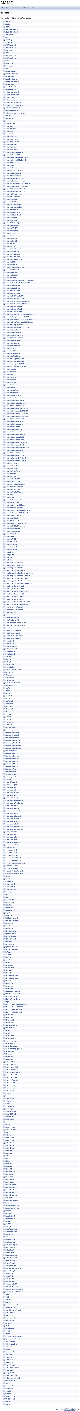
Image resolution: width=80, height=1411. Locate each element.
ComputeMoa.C (10, 379)
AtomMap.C (9, 40)
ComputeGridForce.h (12, 293)
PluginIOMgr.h (10, 1171)
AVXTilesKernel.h (11, 58)
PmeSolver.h (9, 1192)
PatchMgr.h (9, 1153)
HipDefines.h (9, 881)
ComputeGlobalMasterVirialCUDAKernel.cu (20, 280)
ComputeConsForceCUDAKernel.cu (17, 183)
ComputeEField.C (11, 233)
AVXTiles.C (9, 50)
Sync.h (7, 1333)
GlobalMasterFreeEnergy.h (14, 803)
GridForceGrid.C (11, 850)
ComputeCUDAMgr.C (12, 199)
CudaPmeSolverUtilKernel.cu (15, 623)
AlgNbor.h (8, 27)
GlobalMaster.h (10, 790)
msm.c (7, 1030)
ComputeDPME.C (11, 217)
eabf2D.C (8, 696)
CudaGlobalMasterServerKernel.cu (17, 602)
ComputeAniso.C (11, 144)
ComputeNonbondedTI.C (14, 450)
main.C (7, 960)
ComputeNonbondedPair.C (14, 429)
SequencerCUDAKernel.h (14, 1292)
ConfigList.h (9, 555)
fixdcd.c (8, 719)
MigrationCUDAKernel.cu (14, 1009)
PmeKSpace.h (10, 1182)
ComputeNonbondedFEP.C (14, 419)
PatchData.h (9, 1140)
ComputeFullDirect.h (12, 257)
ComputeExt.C (10, 244)
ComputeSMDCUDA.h (12, 521)
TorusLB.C (9, 1360)
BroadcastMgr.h (11, 79)
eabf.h (7, 688)
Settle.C (8, 1299)
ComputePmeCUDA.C (12, 479)
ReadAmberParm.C (12, 1229)
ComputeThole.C (11, 544)
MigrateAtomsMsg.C (12, 996)
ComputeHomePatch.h (13, 332)
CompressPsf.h (10, 129)
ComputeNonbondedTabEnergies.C (17, 447)
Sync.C (7, 1331)
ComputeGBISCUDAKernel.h (15, 267)
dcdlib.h (8, 659)
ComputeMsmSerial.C (13, 395)
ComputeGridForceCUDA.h (14, 298)
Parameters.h (10, 1119)
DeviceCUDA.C (10, 664)
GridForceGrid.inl (11, 855)
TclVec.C (8, 1347)
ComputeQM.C (10, 494)
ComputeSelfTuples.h (13, 515)
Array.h (7, 37)
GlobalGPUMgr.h (11, 785)
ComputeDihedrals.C (12, 210)
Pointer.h (8, 1198)
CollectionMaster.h (12, 95)
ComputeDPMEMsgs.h (13, 225)
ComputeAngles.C (11, 136)
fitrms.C (8, 714)
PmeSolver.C (9, 1190)
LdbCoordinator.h (11, 920)
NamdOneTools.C (11, 1080)
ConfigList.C (9, 552)
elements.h (9, 709)
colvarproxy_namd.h (12, 110)
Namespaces (16, 8)
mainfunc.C (9, 965)
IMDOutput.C (9, 900)
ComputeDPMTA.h (11, 230)
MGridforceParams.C (12, 991)
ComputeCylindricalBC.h (13, 207)
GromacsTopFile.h (11, 868)
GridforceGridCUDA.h (13, 860)
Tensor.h (8, 1349)
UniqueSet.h (9, 1370)
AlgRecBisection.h (11, 32)
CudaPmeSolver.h (11, 615)
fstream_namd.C (11, 774)
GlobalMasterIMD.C (12, 805)
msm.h (7, 1033)
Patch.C (8, 1132)
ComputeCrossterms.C (13, 194)
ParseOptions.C (10, 1127)
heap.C (7, 876)
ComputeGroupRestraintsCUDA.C (17, 325)
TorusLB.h (9, 1362)
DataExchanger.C (11, 646)
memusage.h (9, 988)
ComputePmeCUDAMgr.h (14, 492)
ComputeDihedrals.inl (13, 215)
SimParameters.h (11, 1307)
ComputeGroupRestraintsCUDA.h (17, 327)
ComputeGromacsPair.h (13, 309)
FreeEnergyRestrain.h (13, 761)
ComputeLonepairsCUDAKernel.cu (17, 364)
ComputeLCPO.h (11, 351)
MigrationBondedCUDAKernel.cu (16, 1004)
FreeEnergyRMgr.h (11, 766)
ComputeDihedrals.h (12, 212)
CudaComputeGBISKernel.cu (15, 562)
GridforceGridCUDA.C (13, 858)
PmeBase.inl (9, 1177)
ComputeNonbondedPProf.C (15, 434)
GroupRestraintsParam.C (14, 871)
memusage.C (9, 986)
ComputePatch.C (11, 463)
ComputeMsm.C (11, 385)
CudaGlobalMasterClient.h (14, 589)
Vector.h (8, 1383)
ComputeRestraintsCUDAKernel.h (17, 513)
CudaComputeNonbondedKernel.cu (17, 575)
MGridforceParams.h (12, 994)
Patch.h (8, 1135)
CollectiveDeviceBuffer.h (14, 105)
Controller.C (9, 557)
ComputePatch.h (11, 466)
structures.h (9, 1328)
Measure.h (9, 983)
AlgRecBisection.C (11, 29)
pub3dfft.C (9, 1221)
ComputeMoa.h (10, 382)
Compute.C (9, 131)
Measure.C (9, 981)
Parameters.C (10, 1117)
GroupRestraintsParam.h (14, 873)
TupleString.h (10, 1365)
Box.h (7, 68)
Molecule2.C (9, 1020)
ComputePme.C (10, 474)
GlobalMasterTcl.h (11, 834)
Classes (26, 8)
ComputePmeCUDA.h (12, 481)
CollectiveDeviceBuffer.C (14, 102)
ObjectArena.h (10, 1098)
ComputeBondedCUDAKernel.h (16, 160)
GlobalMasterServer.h (13, 819)
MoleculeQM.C (10, 1022)
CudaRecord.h (10, 628)
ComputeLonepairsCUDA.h (14, 361)
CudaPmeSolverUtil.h (12, 620)
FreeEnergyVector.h (12, 772)
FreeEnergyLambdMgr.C (13, 745)
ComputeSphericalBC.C (13, 528)
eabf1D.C (8, 690)
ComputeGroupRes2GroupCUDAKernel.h (19, 322)
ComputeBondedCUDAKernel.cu (16, 157)
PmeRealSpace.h (11, 1187)
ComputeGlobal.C (11, 275)
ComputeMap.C (10, 369)
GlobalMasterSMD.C (12, 821)
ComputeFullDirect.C (12, 254)
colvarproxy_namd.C (12, 108)
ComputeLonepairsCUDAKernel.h (17, 366)
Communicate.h (10, 123)
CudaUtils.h (9, 643)
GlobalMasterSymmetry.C (14, 826)
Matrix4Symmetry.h (12, 978)
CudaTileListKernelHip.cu (14, 638)
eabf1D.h (8, 693)
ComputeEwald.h (11, 241)
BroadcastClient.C (11, 71)
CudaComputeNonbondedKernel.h (17, 578)
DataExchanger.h (11, 649)
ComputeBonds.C (11, 163)
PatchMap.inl (9, 1148)
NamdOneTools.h (11, 1083)
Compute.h (9, 134)
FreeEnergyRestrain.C (13, 758)
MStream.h (9, 1059)
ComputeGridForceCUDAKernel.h (17, 304)
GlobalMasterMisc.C (12, 811)
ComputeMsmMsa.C (12, 390)
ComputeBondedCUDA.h (13, 155)
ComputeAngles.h (11, 139)
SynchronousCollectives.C (14, 1336)
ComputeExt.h (10, 246)
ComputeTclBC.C (11, 539)
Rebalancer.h (9, 1237)
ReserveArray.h (10, 1260)
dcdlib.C (8, 657)
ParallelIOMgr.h (10, 1114)
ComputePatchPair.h (12, 471)
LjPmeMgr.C (9, 941)
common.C (9, 115)
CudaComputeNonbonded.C (15, 568)
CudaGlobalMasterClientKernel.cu (17, 591)
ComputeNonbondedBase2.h (15, 406)
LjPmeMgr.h (9, 944)
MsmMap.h (9, 1054)
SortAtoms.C (10, 1313)
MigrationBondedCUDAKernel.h (16, 1007)
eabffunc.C (9, 701)
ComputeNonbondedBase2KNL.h (16, 408)
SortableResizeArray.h (13, 1310)
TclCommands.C (11, 1341)
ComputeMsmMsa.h (12, 393)
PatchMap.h (9, 1145)
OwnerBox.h (9, 1106)
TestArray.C (9, 1352)
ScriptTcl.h (9, 1276)
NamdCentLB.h (10, 1064)
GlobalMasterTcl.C (12, 832)
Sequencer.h (9, 1281)
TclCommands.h (11, 1344)
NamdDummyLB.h (11, 1069)
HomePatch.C (10, 884)
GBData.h (8, 779)
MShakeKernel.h (11, 1028)
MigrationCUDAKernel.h (13, 1012)
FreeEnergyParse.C (12, 753)
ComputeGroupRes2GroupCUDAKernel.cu (19, 319)
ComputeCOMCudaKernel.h (14, 170)
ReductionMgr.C (11, 1245)
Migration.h (9, 1002)
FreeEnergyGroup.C (12, 735)
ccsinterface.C (10, 87)
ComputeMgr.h (10, 377)
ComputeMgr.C (10, 374)
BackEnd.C (9, 61)
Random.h (8, 1226)
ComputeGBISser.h (12, 272)
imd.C (7, 894)
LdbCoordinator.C (11, 918)
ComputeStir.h (10, 536)
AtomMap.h (9, 42)
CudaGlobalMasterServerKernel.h (17, 604)
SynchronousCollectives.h (14, 1339)
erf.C (7, 711)
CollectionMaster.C (12, 92)
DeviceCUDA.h (10, 667)
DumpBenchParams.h (12, 683)
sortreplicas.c (10, 1320)
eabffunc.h (9, 704)
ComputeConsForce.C (13, 173)
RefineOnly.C (9, 1250)
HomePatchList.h (11, 889)
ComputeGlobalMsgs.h (13, 288)
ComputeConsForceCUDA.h (15, 181)
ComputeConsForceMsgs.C (15, 189)
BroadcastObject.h (12, 81)
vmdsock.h (9, 1388)
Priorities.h (9, 1203)
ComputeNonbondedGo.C (14, 421)
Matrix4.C (8, 970)
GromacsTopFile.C (11, 866)
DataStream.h (10, 654)
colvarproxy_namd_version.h (15, 113)
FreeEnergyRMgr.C (11, 764)
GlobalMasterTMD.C (12, 842)
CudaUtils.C (9, 641)
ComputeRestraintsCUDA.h (14, 508)
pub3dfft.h (9, 1224)
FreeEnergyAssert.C (12, 727)
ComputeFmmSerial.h (12, 251)
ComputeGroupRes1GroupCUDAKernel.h (19, 317)
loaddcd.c (8, 957)
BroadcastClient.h (11, 74)
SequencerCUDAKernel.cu (14, 1289)
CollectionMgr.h (11, 100)
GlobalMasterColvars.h (13, 792)
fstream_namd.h (11, 777)
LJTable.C (8, 952)
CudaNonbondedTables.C (14, 607)
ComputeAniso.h (11, 147)
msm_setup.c (10, 1043)
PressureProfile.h (11, 1200)
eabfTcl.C (8, 706)
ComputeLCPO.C (11, 348)
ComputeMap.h (10, 372)
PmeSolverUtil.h (11, 1195)
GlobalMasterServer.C (13, 816)
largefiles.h (9, 913)
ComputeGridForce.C (12, 291)
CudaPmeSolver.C (11, 612)
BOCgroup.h (9, 66)
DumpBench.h (10, 680)
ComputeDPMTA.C (11, 228)
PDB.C (7, 1158)
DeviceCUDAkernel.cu (13, 670)
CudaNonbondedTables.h (14, 609)
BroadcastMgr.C (11, 76)
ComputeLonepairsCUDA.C (14, 359)
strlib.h (7, 1326)
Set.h (7, 1297)
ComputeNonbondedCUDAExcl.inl (17, 416)
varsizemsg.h (10, 1381)
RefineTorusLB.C (11, 1255)
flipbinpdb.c (9, 722)
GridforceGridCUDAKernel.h (15, 863)
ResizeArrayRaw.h (11, 1271)
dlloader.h (8, 675)
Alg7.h (7, 21)
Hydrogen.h (9, 892)
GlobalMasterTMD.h (12, 845)
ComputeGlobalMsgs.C (13, 285)
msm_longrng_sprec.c (13, 1041)
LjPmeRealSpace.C (11, 947)
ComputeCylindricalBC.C (14, 204)
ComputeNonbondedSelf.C (14, 437)
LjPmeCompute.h (11, 934)
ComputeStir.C (10, 534)
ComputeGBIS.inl (11, 264)
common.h (9, 118)
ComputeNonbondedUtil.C (14, 453)
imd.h (7, 897)
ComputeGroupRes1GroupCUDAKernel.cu (19, 314)
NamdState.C (10, 1085)
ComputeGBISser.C (12, 270)
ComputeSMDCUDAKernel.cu (15, 523)
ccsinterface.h (10, 89)
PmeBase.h (9, 1174)
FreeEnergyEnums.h (12, 732)
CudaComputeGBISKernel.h (14, 565)
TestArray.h (9, 1354)
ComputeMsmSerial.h (12, 398)
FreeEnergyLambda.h (12, 743)
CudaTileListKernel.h (12, 633)
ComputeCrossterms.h (13, 196)
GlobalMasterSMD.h (12, 824)
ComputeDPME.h (11, 220)
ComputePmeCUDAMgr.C (14, 489)
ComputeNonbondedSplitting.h (16, 442)
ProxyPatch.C (10, 1216)
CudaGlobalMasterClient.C (14, 586)
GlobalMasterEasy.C (12, 795)
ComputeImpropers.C (12, 343)
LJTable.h (8, 954)
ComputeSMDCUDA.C (13, 518)
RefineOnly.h (9, 1252)
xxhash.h (8, 1404)
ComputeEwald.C (11, 238)
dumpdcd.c (9, 685)
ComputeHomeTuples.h (13, 340)
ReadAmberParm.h (11, 1232)
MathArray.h (9, 968)
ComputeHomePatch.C (13, 330)
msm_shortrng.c (11, 1046)
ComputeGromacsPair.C (13, 306)
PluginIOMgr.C (10, 1169)
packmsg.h (9, 1109)
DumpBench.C (10, 677)
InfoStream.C (10, 907)
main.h (7, 962)
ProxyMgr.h (9, 1213)
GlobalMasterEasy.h (12, 798)
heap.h (7, 879)
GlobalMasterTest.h (12, 839)
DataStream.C (10, 651)
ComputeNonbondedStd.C (14, 445)
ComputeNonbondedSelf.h (14, 440)
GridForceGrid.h (11, 853)
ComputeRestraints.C (13, 500)
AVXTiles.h (9, 53)
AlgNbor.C (8, 24)
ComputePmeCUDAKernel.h (15, 487)
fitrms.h (8, 717)
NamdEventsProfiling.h (13, 1072)
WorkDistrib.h (10, 1399)
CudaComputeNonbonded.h (15, 570)
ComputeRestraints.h (12, 502)
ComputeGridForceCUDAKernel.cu (17, 301)
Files (34, 8)
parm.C (7, 1122)
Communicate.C (11, 121)
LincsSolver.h (10, 926)
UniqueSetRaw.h (11, 1375)
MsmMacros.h (10, 1051)
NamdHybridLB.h (11, 1077)
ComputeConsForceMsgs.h (15, 191)
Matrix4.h (8, 973)
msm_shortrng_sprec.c (13, 1049)
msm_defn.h (9, 1036)
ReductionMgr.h (11, 1247)
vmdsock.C (9, 1386)
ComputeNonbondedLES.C (14, 427)
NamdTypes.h (10, 1090)
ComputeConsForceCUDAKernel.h (17, 186)
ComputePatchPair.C (12, 468)
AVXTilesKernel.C (11, 55)
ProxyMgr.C (9, 1211)
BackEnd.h (9, 63)
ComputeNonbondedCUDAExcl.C (16, 411)
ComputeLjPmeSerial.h (13, 356)
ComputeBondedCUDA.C (14, 152)
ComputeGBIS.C (11, 262)
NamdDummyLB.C (11, 1067)
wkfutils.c (8, 1391)
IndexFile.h (9, 905)
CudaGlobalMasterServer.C (14, 596)
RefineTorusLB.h (11, 1258)
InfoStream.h (10, 910)
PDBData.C (9, 1164)
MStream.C (9, 1056)
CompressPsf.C (10, 126)
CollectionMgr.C (11, 97)
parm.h (7, 1124)
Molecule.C (9, 1015)
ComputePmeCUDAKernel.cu (15, 484)
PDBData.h (9, 1166)
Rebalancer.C (10, 1234)
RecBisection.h (10, 1242)
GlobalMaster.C (10, 787)
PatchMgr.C (9, 1151)
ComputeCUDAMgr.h (12, 202)
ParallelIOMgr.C (10, 1111)
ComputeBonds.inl (11, 168)
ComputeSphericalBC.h (13, 531)
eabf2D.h (8, 698)
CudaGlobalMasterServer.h (14, 599)
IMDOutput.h (9, 902)
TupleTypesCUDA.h (12, 1367)
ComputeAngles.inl (12, 142)
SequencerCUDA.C (11, 1284)
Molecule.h (9, 1017)
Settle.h (8, 1302)
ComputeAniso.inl (11, 149)
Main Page (5, 8)
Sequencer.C (9, 1279)
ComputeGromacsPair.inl (14, 311)
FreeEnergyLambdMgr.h (13, 748)
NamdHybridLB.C (11, 1075)
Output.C (8, 1101)
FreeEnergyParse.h (12, 756)
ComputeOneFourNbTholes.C (15, 458)
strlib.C (8, 1323)
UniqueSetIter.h (10, 1373)
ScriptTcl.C (9, 1273)
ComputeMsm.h (10, 387)
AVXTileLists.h (10, 48)
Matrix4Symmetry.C (12, 975)
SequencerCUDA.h (11, 1286)
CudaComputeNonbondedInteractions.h (19, 573)
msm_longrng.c (10, 1038)
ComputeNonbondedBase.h (15, 403)
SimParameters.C (11, 1305)
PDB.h (7, 1161)
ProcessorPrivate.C (12, 1205)
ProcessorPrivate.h (12, 1208)
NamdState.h (10, 1088)
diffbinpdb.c (9, 672)
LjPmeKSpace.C (10, 936)
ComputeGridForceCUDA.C (14, 296)
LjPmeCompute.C (11, 931)
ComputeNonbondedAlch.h (14, 400)
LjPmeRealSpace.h (11, 949)
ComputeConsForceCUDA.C (15, 178)
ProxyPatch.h (10, 1218)
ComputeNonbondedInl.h (14, 424)
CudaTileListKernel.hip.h (14, 636)
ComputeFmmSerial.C (13, 249)
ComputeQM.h (10, 497)
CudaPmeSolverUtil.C (13, 617)
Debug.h (8, 662)
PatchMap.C (9, 1143)
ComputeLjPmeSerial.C (13, 353)
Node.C (8, 1093)
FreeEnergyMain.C (11, 751)
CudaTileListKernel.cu (13, 630)
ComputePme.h (10, 476)
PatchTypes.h (10, 1156)
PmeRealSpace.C (11, 1184)
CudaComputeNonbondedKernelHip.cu (18, 583)
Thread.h (8, 1357)
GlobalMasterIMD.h (12, 808)
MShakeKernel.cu (11, 1025)
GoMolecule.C (10, 847)
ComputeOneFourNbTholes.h (15, 460)
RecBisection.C (10, 1239)
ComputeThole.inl (11, 549)
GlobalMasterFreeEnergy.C (14, 800)
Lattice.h (8, 915)
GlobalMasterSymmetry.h (14, 829)
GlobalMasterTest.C (12, 837)
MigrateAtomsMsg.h (12, 999)
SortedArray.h (10, 1318)
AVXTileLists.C (10, 45)
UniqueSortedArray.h (12, 1378)
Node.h (7, 1096)
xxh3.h (7, 1401)
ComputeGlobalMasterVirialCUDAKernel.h (20, 283)
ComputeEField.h (11, 236)
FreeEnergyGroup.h (12, 738)
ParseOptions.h (10, 1130)
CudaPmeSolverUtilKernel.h (15, 625)
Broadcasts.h (10, 84)
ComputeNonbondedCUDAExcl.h (16, 413)
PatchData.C (9, 1137)
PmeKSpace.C (10, 1179)
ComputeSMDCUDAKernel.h (15, 526)
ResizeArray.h (10, 1263)
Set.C (7, 1294)
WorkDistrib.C (10, 1396)
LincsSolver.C (10, 923)
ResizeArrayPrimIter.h (13, 1268)
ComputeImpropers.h (12, 345)
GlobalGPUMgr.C (11, 782)
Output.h (8, 1103)
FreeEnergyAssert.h (12, 730)
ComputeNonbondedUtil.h (14, 455)
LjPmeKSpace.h (10, 939)
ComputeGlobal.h (11, 278)
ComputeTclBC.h (11, 542)
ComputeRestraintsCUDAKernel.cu (17, 510)
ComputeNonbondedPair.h (14, 432)
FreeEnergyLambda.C (12, 740)
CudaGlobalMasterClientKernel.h (16, 594)
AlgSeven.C (9, 34)
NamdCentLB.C (10, 1062)
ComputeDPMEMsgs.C (13, 223)
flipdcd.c (8, 724)
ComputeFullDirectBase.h (14, 259)
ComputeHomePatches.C (14, 335)
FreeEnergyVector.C (12, 769)
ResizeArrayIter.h (11, 1266)
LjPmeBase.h (9, 928)
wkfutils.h (8, 1394)
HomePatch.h (10, 887)
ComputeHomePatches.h (14, 338)
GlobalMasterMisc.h (12, 813)
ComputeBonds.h (11, 165)
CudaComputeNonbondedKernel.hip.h (18, 581)
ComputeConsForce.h (13, 176)
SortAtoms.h (9, 1315)
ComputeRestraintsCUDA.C (15, 505)
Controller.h (9, 560)
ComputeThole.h (11, 547)
